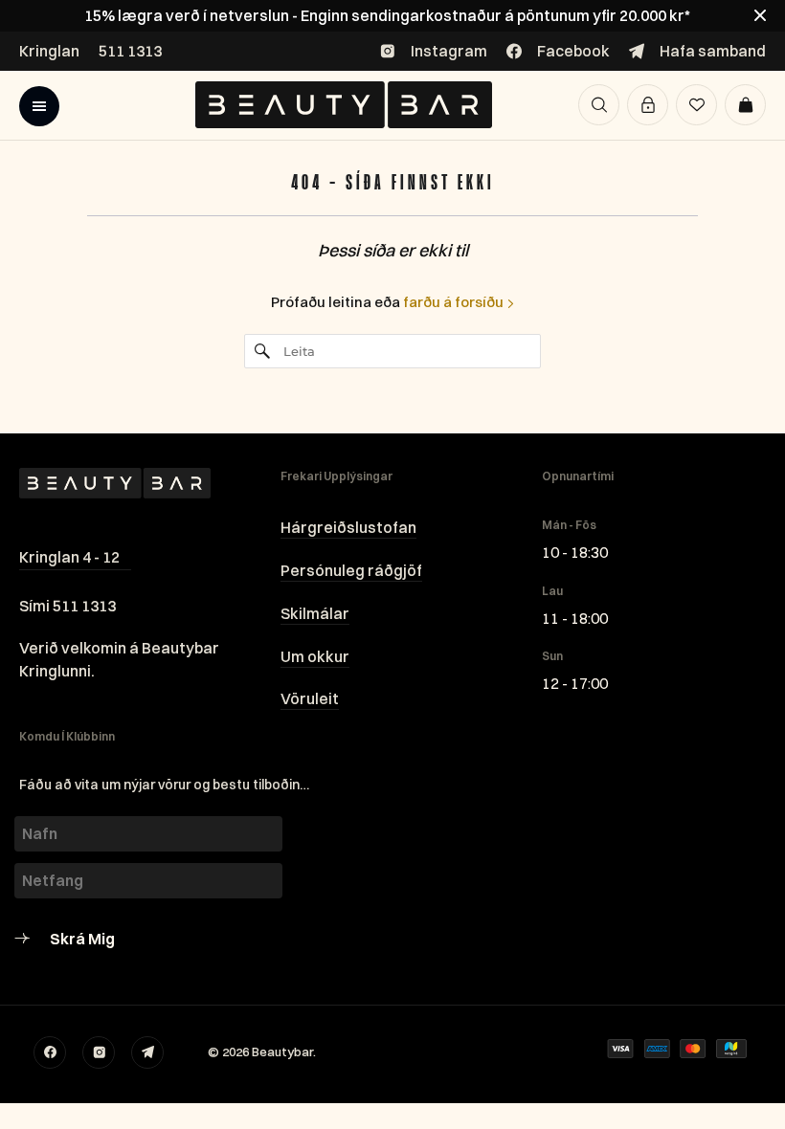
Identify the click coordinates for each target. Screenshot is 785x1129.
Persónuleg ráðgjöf (351, 570)
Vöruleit (309, 698)
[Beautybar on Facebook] (50, 1052)
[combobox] (392, 351)
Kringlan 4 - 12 (69, 556)
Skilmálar (314, 613)
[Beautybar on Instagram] (98, 1052)
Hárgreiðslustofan (348, 527)
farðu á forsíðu (454, 302)
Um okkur (314, 656)
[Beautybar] (343, 104)
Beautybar (282, 1051)
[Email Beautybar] (147, 1052)
